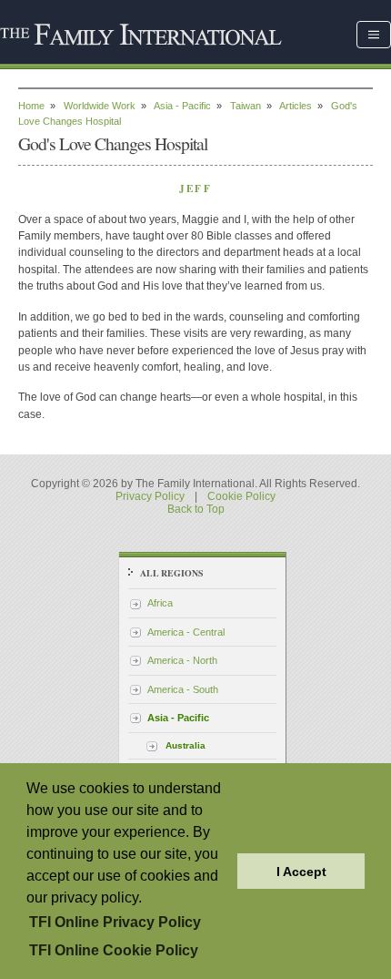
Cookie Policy (241, 496)
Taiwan (245, 105)
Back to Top (196, 509)
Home (31, 105)
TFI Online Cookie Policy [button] (113, 950)
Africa (160, 602)
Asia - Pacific (182, 105)
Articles (295, 105)
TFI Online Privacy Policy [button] (115, 922)
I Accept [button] (301, 871)
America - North (182, 660)
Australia (185, 745)
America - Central (186, 632)
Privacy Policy (150, 496)
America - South (182, 689)
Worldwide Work (99, 105)
